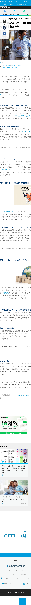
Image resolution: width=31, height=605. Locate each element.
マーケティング (24, 14)
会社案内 (27, 583)
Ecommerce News (23, 395)
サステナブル (14, 67)
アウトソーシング (26, 65)
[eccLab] (15, 539)
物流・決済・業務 (14, 14)
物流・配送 (13, 65)
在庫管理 (19, 65)
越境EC (5, 14)
